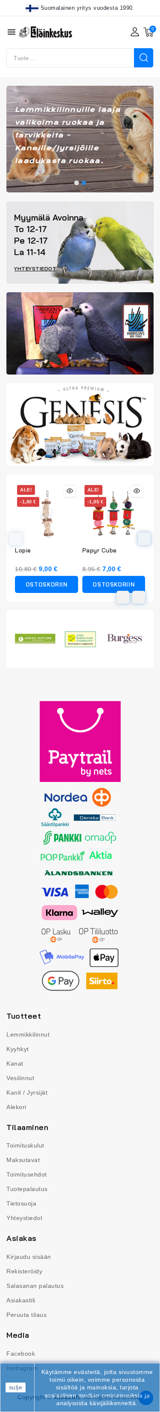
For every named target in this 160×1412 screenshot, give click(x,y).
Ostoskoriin (46, 584)
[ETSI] (143, 57)
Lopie (23, 550)
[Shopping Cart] (148, 32)
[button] (76, 182)
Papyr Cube (99, 550)
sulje (16, 1387)
